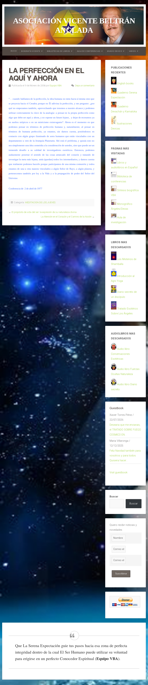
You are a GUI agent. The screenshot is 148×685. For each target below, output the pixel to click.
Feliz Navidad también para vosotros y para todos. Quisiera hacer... (125, 455)
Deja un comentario (84, 85)
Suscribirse (121, 573)
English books (125, 83)
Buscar (114, 496)
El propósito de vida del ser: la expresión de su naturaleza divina (44, 212)
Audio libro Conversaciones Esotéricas (120, 353)
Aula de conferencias (88, 51)
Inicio (14, 51)
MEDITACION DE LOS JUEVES (40, 202)
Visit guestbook (118, 472)
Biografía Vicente (30, 51)
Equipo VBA (56, 85)
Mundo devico (114, 51)
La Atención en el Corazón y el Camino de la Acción (66, 216)
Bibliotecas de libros (58, 51)
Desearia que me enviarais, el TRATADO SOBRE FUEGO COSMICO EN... (125, 429)
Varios (132, 51)
